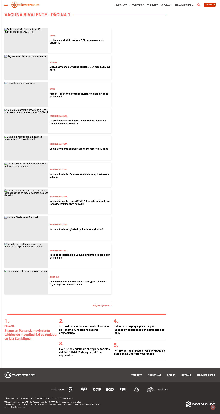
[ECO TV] (110, 391)
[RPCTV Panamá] (70, 391)
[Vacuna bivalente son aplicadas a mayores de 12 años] (26, 148)
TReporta (119, 5)
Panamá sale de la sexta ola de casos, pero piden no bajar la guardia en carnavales (78, 283)
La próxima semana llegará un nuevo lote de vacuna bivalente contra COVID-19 (78, 122)
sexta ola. (54, 277)
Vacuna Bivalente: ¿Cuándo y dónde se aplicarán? (76, 229)
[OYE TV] (83, 391)
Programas (136, 5)
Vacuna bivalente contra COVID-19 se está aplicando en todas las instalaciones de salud (80, 202)
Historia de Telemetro (42, 398)
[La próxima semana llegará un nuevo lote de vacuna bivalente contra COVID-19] (26, 121)
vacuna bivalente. (58, 116)
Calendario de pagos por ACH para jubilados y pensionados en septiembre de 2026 (139, 330)
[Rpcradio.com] (123, 391)
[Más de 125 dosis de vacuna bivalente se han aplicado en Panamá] (26, 94)
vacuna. (53, 62)
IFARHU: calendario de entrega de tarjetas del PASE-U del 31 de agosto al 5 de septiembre (84, 352)
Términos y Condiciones (16, 398)
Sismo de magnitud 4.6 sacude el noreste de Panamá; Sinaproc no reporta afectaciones (84, 330)
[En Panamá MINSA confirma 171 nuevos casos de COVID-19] (26, 40)
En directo (210, 5)
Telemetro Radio (184, 5)
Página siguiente (102, 305)
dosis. (52, 89)
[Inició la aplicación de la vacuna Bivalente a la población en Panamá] (26, 255)
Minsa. (53, 35)
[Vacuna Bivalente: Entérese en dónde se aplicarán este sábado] (26, 175)
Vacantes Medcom (64, 398)
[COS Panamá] (96, 391)
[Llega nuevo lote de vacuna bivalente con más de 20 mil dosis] (26, 67)
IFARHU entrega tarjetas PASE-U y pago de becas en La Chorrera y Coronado (139, 352)
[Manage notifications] (213, 407)
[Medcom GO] (57, 391)
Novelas (165, 5)
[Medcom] (162, 391)
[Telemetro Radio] (149, 391)
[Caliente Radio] (136, 391)
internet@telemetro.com (19, 407)
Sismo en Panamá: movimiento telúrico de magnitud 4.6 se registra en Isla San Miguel (30, 335)
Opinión (151, 5)
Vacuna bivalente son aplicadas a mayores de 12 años (79, 148)
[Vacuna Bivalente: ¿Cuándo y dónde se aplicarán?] (26, 228)
